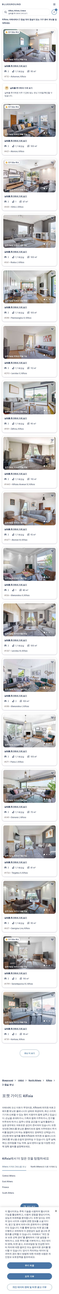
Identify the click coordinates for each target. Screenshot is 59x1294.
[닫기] (56, 1211)
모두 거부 (29, 1276)
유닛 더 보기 (29, 1053)
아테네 (21, 1080)
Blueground (7, 1080)
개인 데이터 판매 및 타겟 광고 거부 (29, 1287)
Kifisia (49, 1080)
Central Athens (8, 1175)
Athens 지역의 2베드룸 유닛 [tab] (14, 1166)
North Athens (35, 1080)
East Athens (7, 1181)
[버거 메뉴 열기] (54, 4)
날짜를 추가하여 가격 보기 (15, 66)
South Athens (8, 1193)
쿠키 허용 (29, 1265)
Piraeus (5, 1187)
